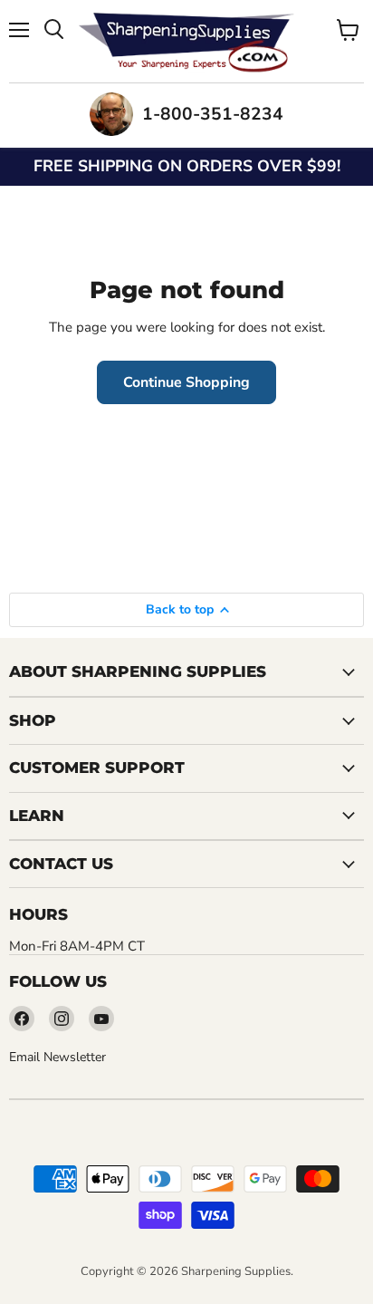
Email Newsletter (57, 1057)
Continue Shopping (186, 382)
